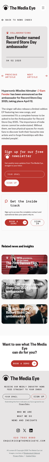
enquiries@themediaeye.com (24, 440)
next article (32, 75)
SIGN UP (12, 182)
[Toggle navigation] (43, 8)
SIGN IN (37, 222)
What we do (24, 416)
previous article (11, 75)
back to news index (18, 20)
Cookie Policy (31, 456)
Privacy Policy (24, 404)
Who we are (24, 412)
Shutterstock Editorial (32, 453)
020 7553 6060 (24, 437)
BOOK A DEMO (13, 222)
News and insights (24, 420)
